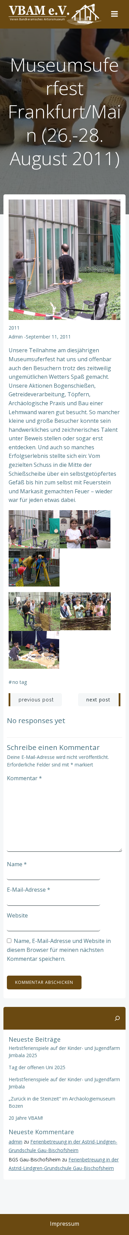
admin (16, 336)
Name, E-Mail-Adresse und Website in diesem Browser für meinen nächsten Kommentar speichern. (59, 949)
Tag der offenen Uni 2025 (37, 1067)
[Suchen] (117, 1018)
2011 (14, 327)
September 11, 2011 (48, 336)
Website (17, 915)
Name (17, 864)
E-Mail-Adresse (28, 889)
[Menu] (114, 14)
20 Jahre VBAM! (26, 1118)
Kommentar (24, 778)
